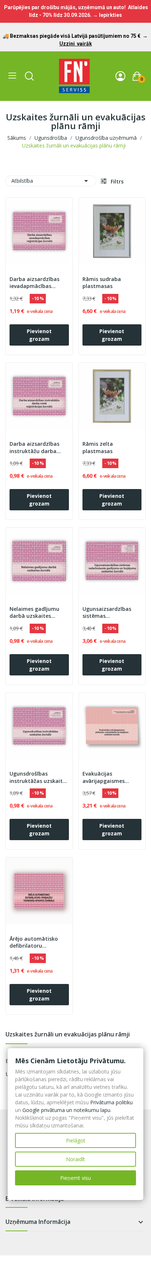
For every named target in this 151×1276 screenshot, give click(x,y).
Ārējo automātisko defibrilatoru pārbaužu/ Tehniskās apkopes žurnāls (36, 942)
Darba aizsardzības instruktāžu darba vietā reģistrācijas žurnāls (34, 447)
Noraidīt (75, 1159)
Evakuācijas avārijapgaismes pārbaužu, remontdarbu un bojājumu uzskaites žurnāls (107, 777)
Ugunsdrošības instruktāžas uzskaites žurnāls (39, 777)
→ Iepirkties (107, 15)
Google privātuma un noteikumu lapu (66, 1110)
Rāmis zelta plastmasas (97, 447)
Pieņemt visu (75, 1177)
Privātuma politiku (111, 1102)
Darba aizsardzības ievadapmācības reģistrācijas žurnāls (35, 283)
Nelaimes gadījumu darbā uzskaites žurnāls (34, 612)
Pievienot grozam (39, 335)
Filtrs (116, 181)
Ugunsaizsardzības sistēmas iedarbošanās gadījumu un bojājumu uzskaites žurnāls (111, 612)
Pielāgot (75, 1140)
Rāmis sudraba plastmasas (101, 283)
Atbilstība (51, 180)
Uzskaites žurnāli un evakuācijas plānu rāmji (67, 1034)
